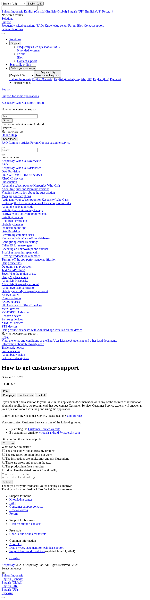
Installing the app (12, 217)
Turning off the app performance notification (29, 259)
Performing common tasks (18, 234)
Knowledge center (56, 25)
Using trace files (11, 263)
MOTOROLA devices (15, 312)
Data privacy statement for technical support (36, 547)
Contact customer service (54, 142)
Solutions (15, 39)
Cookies (14, 558)
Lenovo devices (11, 316)
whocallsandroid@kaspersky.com (59, 432)
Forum (72, 25)
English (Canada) (35, 11)
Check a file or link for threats (27, 534)
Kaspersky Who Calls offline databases (26, 238)
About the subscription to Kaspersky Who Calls (31, 185)
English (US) (93, 11)
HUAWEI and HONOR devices (22, 175)
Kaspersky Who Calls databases (21, 168)
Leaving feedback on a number (21, 256)
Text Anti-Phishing (13, 270)
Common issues (11, 298)
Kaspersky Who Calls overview (21, 160)
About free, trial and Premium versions (25, 189)
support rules (74, 415)
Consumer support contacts (26, 506)
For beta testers (11, 351)
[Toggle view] (3, 147)
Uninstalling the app (14, 227)
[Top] (3, 597)
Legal (5, 337)
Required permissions (15, 220)
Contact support (94, 25)
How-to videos (18, 510)
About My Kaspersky (15, 280)
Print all (41, 395)
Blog (80, 25)
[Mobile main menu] (3, 33)
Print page (9, 395)
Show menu (9, 138)
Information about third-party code (23, 344)
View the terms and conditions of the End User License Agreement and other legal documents (59, 340)
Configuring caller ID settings (20, 242)
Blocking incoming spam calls (20, 252)
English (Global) (56, 11)
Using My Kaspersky (15, 277)
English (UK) (76, 11)
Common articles (19, 142)
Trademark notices (13, 347)
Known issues (10, 294)
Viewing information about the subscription (28, 192)
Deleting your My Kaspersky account (25, 291)
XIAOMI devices (12, 178)
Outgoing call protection (16, 266)
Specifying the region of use (19, 273)
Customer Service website (44, 429)
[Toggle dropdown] (14, 128)
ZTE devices (9, 326)
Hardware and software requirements (24, 213)
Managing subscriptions (16, 196)
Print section (26, 395)
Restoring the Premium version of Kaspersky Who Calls (36, 203)
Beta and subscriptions (15, 358)
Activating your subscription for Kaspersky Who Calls (35, 199)
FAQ (5, 164)
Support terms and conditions (27, 551)
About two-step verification (18, 287)
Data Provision (11, 171)
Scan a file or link (20, 64)
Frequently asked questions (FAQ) (23, 25)
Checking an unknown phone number (25, 249)
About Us (15, 544)
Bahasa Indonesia (12, 11)
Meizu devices (10, 308)
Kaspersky (8, 565)
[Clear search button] (3, 154)
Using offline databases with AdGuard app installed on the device (42, 330)
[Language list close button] (3, 573)
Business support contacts (25, 523)
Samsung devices (12, 319)
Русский (107, 11)
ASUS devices (11, 301)
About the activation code (17, 206)
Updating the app (12, 224)
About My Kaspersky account (20, 284)
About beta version (13, 354)
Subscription (9, 182)
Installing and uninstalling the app (22, 210)
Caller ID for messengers (17, 245)
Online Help (9, 135)
